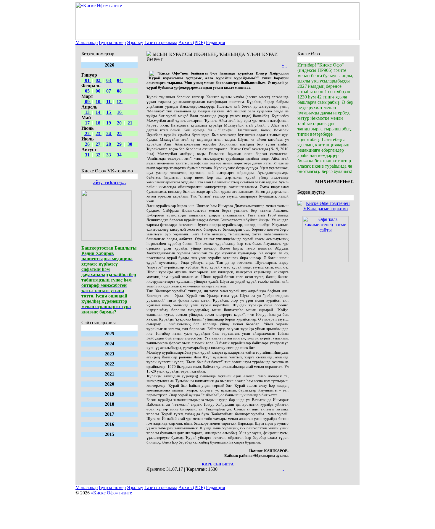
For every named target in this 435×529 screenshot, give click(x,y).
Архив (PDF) (191, 42)
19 (109, 122)
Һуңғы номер (112, 42)
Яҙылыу (135, 42)
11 (109, 101)
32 (99, 154)
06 (99, 90)
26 (87, 144)
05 (87, 90)
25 (119, 133)
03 (109, 80)
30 (130, 144)
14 (99, 112)
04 (120, 80)
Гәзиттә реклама (160, 42)
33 (109, 154)
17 (87, 122)
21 (130, 122)
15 (109, 112)
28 (109, 144)
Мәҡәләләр (86, 42)
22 (87, 133)
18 (99, 122)
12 (120, 101)
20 (120, 122)
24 (109, 133)
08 (120, 90)
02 (99, 80)
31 (87, 154)
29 (120, 144)
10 (99, 101)
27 (99, 144)
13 (87, 112)
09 (87, 101)
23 (99, 133)
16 (120, 112)
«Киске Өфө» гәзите (111, 492)
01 (87, 80)
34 (119, 154)
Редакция (215, 42)
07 (109, 90)
